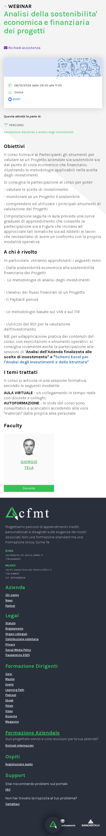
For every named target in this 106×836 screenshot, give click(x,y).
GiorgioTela (29, 464)
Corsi (8, 674)
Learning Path (14, 690)
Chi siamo (12, 595)
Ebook (9, 700)
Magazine (12, 721)
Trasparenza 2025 (17, 655)
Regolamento (14, 628)
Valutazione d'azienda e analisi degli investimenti (39, 132)
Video (9, 711)
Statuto (10, 623)
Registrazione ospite (19, 764)
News (9, 600)
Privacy (10, 644)
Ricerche (11, 716)
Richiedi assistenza (23, 48)
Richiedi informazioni (19, 745)
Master (10, 679)
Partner (10, 606)
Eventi (9, 684)
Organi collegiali (16, 634)
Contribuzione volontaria (22, 639)
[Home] (27, 513)
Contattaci (12, 804)
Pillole (9, 706)
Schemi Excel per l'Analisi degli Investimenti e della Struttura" (46, 359)
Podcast (10, 695)
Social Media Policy (18, 650)
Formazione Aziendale (32, 733)
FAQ (8, 789)
